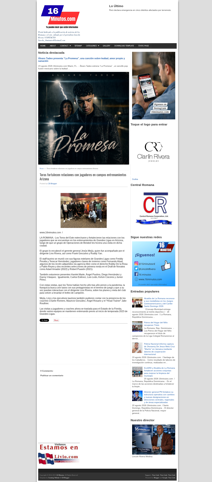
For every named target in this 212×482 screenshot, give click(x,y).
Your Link (155, 475)
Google (165, 478)
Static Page (143, 46)
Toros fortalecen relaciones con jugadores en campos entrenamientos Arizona (83, 177)
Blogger (156, 478)
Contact (64, 46)
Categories (91, 46)
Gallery (106, 46)
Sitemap (78, 46)
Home (43, 46)
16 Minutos (60, 475)
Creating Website (53, 478)
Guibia (135, 179)
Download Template (124, 46)
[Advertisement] (62, 343)
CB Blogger (52, 184)
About (53, 46)
